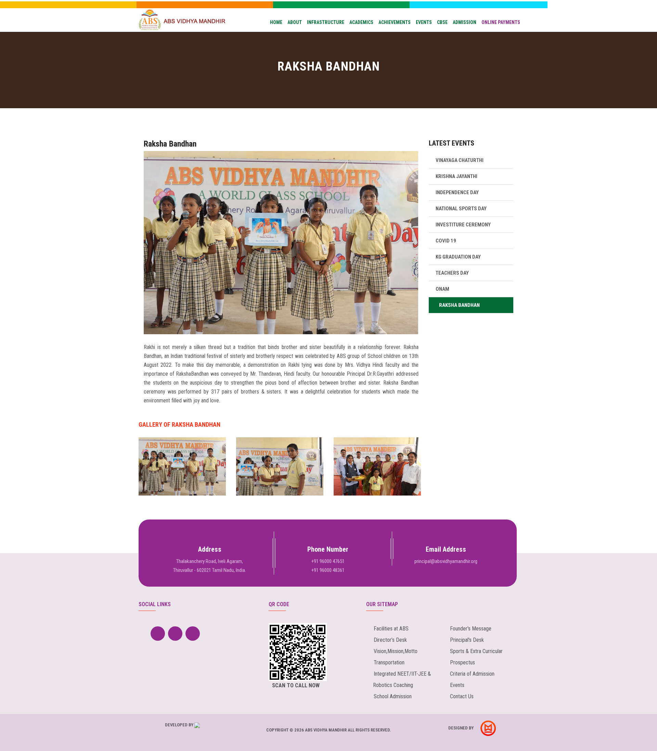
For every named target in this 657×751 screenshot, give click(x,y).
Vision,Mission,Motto (395, 651)
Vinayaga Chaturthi (460, 160)
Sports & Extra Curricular (476, 651)
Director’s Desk (390, 640)
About (294, 22)
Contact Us (462, 696)
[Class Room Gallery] (182, 478)
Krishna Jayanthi (456, 176)
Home (276, 22)
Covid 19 (446, 241)
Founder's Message (470, 628)
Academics (361, 22)
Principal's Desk (467, 640)
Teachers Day (452, 273)
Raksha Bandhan (170, 144)
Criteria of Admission (472, 674)
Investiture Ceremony (463, 225)
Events (424, 22)
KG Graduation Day (458, 257)
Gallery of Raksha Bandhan (179, 424)
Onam (442, 289)
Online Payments (500, 22)
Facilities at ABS (391, 628)
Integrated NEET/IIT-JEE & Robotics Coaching (398, 679)
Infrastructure (325, 22)
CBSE (442, 22)
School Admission (393, 696)
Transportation (389, 662)
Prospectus (462, 662)
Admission (464, 22)
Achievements (394, 22)
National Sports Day (461, 208)
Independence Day (457, 192)
